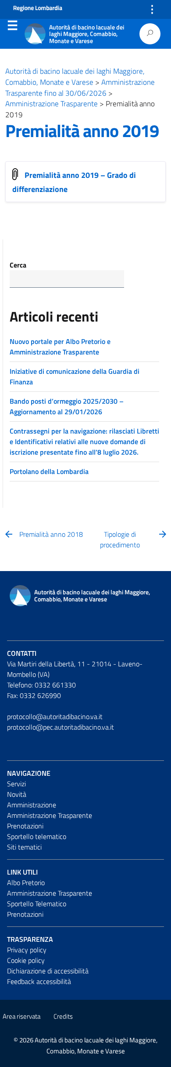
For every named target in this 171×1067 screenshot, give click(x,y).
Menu (12, 27)
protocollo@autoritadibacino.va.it (55, 716)
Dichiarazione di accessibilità (48, 971)
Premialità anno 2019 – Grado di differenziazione (74, 182)
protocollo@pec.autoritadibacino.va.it (60, 727)
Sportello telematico (36, 836)
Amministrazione (31, 804)
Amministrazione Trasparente (49, 815)
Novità (16, 794)
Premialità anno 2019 (82, 130)
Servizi (16, 783)
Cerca (18, 265)
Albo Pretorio (26, 882)
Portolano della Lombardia (49, 471)
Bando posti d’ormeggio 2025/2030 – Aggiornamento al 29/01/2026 (67, 406)
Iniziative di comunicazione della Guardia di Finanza (74, 376)
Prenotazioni (25, 826)
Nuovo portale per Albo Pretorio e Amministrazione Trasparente (60, 346)
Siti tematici (24, 847)
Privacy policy (26, 949)
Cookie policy (26, 960)
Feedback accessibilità (39, 981)
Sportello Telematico (36, 903)
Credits (63, 1016)
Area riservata (21, 1016)
